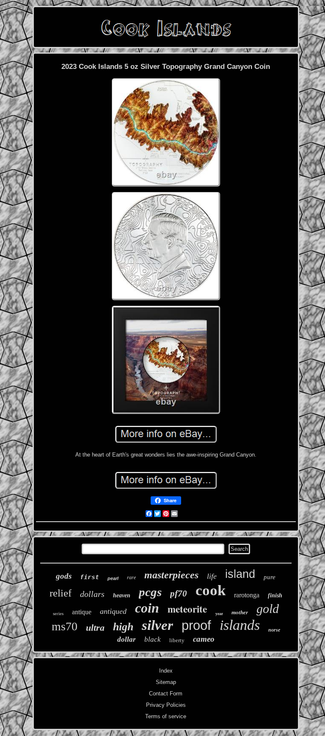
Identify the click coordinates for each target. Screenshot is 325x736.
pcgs (150, 592)
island (240, 574)
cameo (204, 639)
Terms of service (165, 716)
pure (269, 577)
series (58, 613)
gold (267, 609)
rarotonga (246, 595)
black (152, 639)
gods (64, 576)
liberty (177, 640)
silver (157, 625)
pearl (112, 578)
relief (61, 593)
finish (275, 595)
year (219, 613)
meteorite (187, 609)
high (123, 627)
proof (196, 625)
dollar (126, 639)
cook (211, 590)
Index (166, 671)
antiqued (113, 611)
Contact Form (165, 693)
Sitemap (166, 682)
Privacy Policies (166, 705)
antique (81, 612)
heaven (121, 595)
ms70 (64, 626)
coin (147, 608)
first (89, 577)
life (212, 576)
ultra (95, 627)
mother (239, 612)
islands (240, 625)
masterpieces (171, 574)
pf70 (178, 593)
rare (131, 577)
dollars (92, 594)
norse (274, 630)
